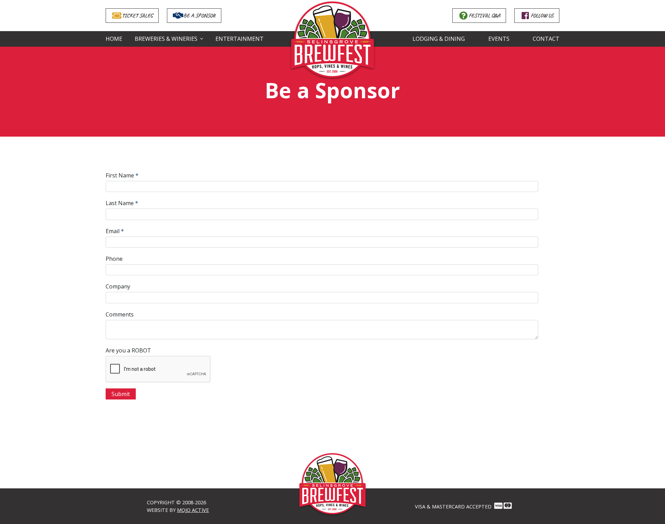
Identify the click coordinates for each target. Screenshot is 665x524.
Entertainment (239, 39)
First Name (120, 175)
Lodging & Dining (439, 39)
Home (114, 39)
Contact (546, 39)
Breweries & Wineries (166, 39)
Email (112, 231)
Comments (120, 314)
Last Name (120, 203)
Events (498, 39)
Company (118, 286)
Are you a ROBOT (128, 350)
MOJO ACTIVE (193, 510)
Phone (114, 259)
